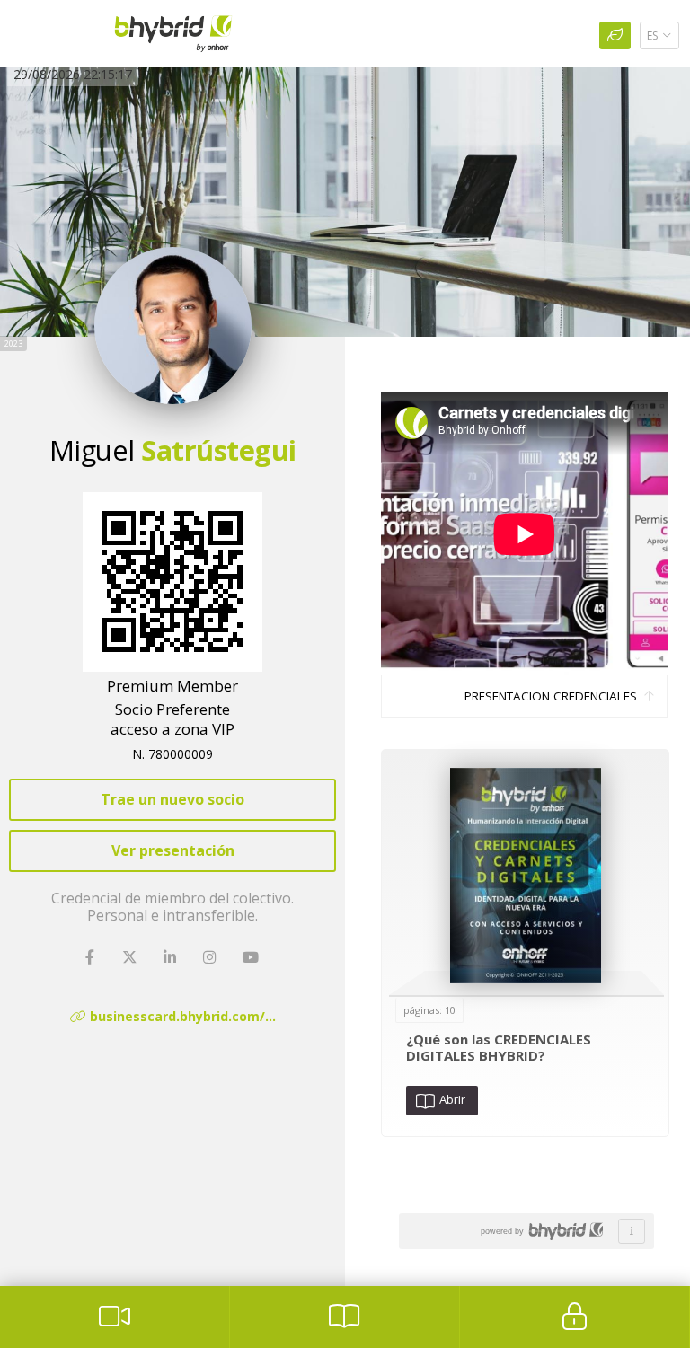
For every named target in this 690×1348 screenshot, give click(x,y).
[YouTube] (252, 958)
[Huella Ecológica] (615, 35)
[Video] (114, 1317)
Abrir (449, 1099)
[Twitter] (131, 958)
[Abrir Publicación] (525, 875)
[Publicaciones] (344, 1317)
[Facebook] (91, 958)
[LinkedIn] (171, 958)
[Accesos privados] (574, 1317)
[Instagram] (211, 958)
